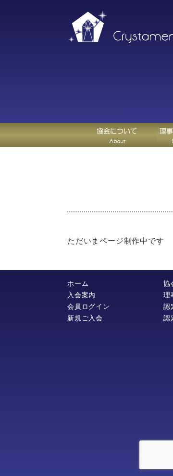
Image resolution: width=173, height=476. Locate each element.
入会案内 (81, 295)
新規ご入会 (85, 318)
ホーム (77, 283)
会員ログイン (88, 306)
